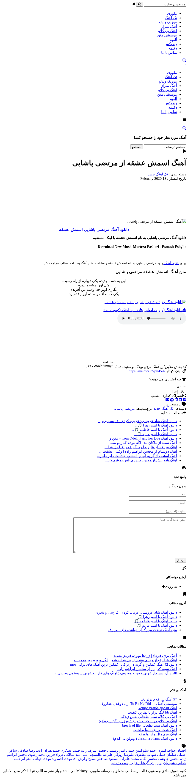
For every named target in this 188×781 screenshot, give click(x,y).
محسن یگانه (148, 759)
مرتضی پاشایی (124, 408)
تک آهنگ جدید (158, 174)
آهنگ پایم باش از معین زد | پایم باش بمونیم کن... (141, 460)
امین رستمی (116, 750)
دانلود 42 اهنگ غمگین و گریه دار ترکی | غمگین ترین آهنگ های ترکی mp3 (123, 664)
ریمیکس (170, 44)
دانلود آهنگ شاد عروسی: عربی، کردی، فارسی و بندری (136, 612)
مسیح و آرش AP (85, 759)
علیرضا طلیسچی (100, 754)
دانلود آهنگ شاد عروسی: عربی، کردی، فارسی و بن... (137, 421)
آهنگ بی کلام (167, 31)
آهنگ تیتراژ (169, 26)
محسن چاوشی (168, 759)
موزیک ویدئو (168, 22)
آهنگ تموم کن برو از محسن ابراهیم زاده (147, 669)
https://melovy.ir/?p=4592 (147, 371)
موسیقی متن (167, 35)
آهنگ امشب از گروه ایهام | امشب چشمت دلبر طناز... (137, 456)
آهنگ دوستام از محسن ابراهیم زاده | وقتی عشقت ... (138, 451)
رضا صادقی (26, 750)
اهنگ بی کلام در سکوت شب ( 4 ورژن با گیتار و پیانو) (138, 721)
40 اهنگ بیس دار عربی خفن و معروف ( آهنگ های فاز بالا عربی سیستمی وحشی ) (116, 673)
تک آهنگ (171, 18)
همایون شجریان (174, 763)
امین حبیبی (134, 750)
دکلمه (172, 48)
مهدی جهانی (42, 759)
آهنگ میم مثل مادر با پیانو (158, 734)
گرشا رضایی (139, 763)
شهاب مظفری (145, 754)
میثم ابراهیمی (22, 759)
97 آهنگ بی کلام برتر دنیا (159, 699)
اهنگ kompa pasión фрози (157, 708)
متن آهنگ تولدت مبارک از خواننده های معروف (142, 630)
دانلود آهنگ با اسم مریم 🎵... (155, 434)
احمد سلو (150, 750)
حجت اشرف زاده (93, 750)
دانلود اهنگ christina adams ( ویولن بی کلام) (145, 738)
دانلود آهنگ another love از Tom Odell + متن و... (142, 438)
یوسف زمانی (120, 763)
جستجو (136, 147)
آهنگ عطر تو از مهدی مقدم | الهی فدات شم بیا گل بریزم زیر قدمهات (125, 660)
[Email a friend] (167, 400)
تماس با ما (169, 53)
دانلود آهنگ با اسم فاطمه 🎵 (155, 621)
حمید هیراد (52, 750)
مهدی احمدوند (62, 759)
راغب (40, 750)
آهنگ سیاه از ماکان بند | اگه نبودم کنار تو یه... (143, 443)
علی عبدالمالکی (76, 754)
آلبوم (173, 40)
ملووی (172, 13)
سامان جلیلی (166, 754)
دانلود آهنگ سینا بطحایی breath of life (149, 725)
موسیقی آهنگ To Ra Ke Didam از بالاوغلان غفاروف (138, 704)
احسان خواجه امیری (172, 750)
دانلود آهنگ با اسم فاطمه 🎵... (154, 430)
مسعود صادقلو (108, 759)
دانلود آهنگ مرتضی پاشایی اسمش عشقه (94, 229)
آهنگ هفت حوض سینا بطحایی (155, 730)
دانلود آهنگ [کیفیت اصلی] (163, 310)
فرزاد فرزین (54, 754)
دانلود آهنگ (171, 263)
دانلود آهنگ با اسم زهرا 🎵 (157, 617)
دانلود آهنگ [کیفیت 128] (121, 310)
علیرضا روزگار (124, 754)
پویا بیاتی (155, 763)
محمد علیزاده (129, 759)
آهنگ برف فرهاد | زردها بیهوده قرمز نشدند (145, 656)
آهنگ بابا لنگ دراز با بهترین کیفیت (152, 712)
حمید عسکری (70, 750)
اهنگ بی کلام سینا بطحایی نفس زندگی (148, 717)
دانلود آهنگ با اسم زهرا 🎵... (156, 425)
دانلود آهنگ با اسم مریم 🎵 (157, 625)
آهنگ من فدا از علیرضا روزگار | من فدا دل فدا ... (141, 447)
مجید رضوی (36, 754)
